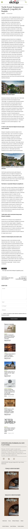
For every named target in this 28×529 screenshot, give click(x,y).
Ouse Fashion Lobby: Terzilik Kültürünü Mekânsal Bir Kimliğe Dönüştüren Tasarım (9, 410)
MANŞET (5, 370)
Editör (3, 13)
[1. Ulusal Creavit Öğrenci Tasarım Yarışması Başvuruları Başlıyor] (10, 348)
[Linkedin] (9, 459)
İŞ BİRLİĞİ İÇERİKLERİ (7, 388)
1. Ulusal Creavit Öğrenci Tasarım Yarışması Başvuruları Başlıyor (9, 355)
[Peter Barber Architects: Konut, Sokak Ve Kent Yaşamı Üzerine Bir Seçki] (10, 422)
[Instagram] (3, 459)
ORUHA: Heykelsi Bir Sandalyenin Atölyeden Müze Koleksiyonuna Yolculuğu (9, 336)
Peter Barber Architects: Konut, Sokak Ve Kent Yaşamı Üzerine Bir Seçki (9, 429)
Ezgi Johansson (7, 340)
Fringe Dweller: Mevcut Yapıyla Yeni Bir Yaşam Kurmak (9, 373)
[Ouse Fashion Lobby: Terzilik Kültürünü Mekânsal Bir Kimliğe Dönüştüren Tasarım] (10, 403)
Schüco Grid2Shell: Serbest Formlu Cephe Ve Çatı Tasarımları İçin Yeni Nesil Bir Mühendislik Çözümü (9, 392)
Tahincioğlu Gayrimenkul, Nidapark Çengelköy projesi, (12, 270)
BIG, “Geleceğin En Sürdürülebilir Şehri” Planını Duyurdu (21, 279)
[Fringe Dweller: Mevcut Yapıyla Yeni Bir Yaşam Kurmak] (10, 365)
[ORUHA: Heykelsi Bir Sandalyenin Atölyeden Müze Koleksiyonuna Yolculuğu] (10, 329)
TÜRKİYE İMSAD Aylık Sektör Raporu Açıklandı (7, 278)
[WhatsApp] (14, 459)
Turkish (17, 0)
